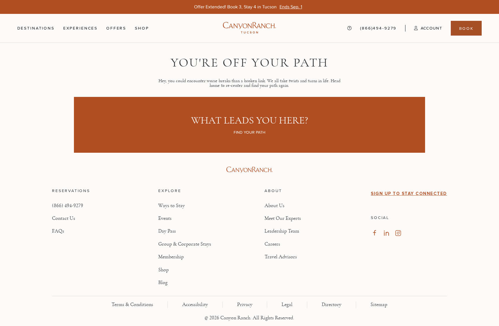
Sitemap (378, 304)
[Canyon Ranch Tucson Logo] (249, 28)
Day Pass (167, 231)
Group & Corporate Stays (184, 244)
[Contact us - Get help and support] (349, 28)
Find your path (249, 132)
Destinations (36, 28)
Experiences (80, 28)
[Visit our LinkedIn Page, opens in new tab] (386, 233)
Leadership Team (282, 231)
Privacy (244, 304)
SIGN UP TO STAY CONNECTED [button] (409, 193)
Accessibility (195, 304)
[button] (423, 28)
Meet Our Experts (283, 218)
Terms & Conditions (132, 304)
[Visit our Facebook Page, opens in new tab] (374, 233)
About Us (274, 205)
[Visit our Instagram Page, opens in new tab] (398, 233)
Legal (287, 304)
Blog (162, 282)
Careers (272, 244)
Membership (171, 256)
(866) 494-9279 (67, 205)
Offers (116, 28)
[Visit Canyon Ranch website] (249, 170)
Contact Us (63, 218)
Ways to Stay (171, 205)
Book (466, 28)
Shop (142, 28)
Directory (331, 304)
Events (165, 218)
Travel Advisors (281, 256)
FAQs (58, 231)
